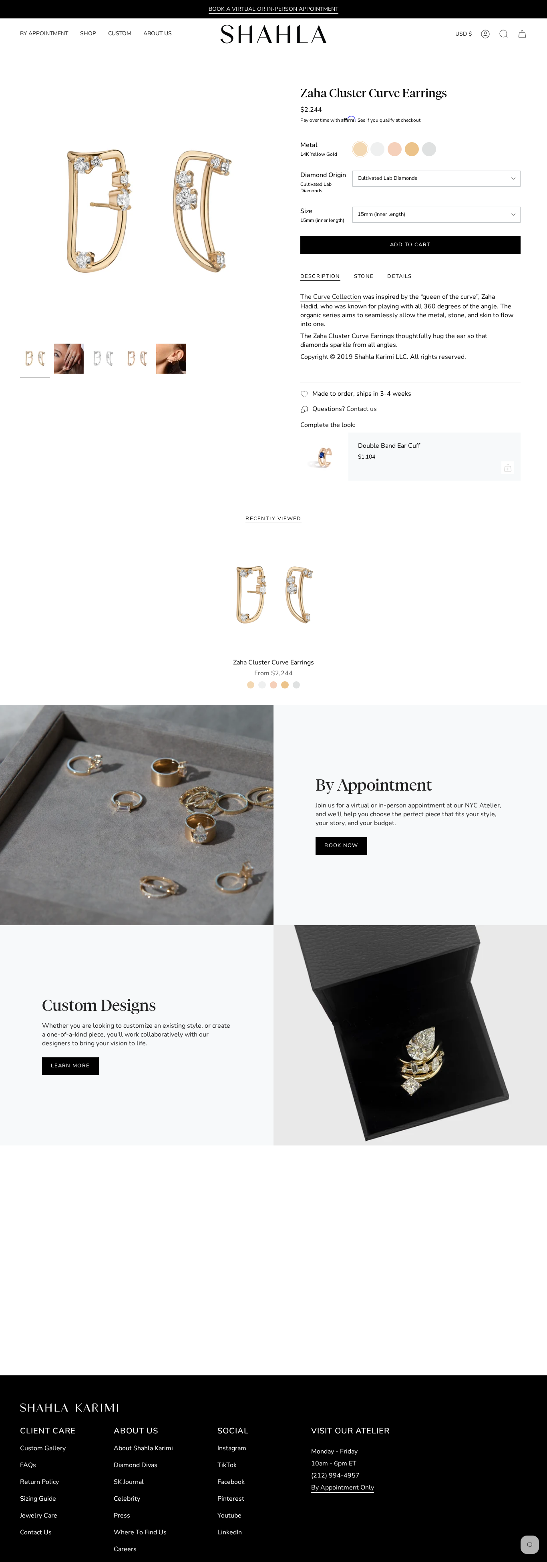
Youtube (229, 1515)
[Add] (507, 467)
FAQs (28, 1465)
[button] (88, 34)
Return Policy (39, 1481)
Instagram (231, 1448)
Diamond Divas (135, 1465)
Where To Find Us (140, 1532)
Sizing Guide (38, 1498)
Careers (125, 1549)
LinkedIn (229, 1532)
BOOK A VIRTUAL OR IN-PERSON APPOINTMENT (273, 9)
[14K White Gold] (261, 684)
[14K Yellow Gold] (250, 684)
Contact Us (36, 1532)
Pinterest (230, 1498)
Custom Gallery (43, 1448)
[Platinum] (296, 684)
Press (122, 1515)
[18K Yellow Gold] (284, 684)
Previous (20, 213)
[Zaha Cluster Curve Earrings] (273, 595)
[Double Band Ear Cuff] (324, 457)
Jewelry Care (38, 1515)
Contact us (361, 409)
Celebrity (127, 1498)
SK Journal (129, 1481)
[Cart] (522, 34)
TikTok (227, 1465)
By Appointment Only (342, 1487)
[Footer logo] (69, 1407)
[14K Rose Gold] (273, 684)
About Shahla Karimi (143, 1448)
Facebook (231, 1481)
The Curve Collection (330, 296)
